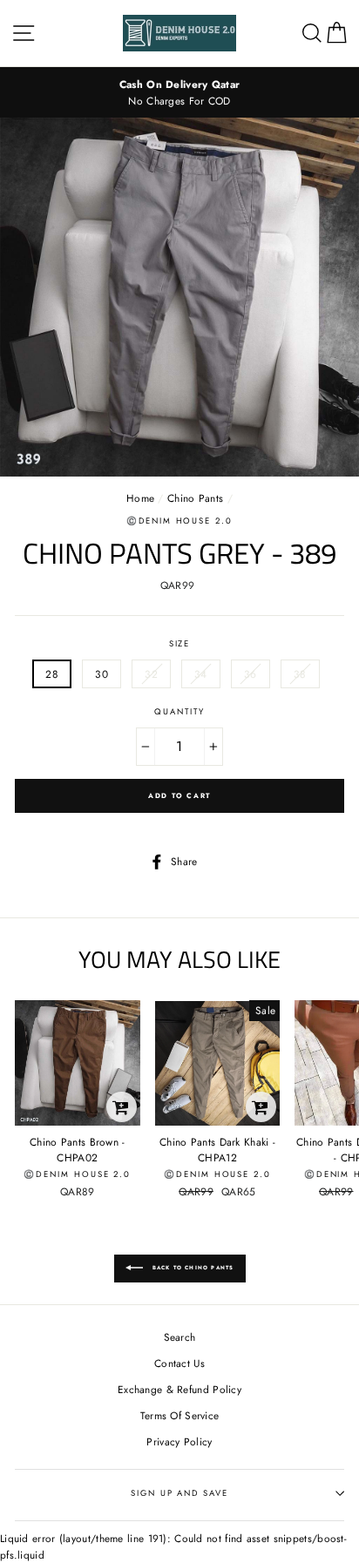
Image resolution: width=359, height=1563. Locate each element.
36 (250, 673)
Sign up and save (179, 1493)
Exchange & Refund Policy (179, 1389)
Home (140, 498)
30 (101, 673)
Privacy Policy (179, 1441)
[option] (179, 92)
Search (180, 1337)
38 (300, 673)
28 (51, 673)
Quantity (179, 712)
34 (200, 673)
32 (151, 673)
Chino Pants (195, 498)
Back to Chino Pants (192, 1267)
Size (180, 644)
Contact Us (179, 1363)
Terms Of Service (180, 1415)
